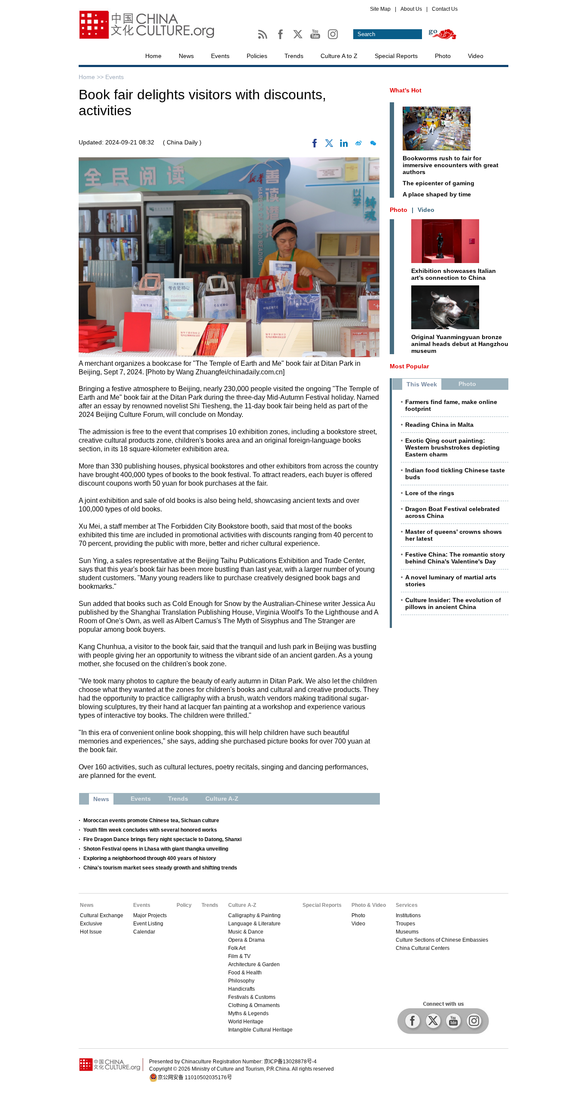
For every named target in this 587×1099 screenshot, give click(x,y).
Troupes (405, 924)
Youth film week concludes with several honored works (150, 830)
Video (475, 55)
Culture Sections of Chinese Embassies (442, 940)
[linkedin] (343, 145)
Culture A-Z (242, 905)
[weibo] (358, 145)
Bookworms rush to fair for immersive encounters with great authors (450, 165)
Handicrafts (241, 989)
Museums (407, 932)
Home (153, 55)
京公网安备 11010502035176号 (195, 1078)
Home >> (92, 76)
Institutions (408, 915)
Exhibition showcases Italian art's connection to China (453, 274)
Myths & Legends (248, 1013)
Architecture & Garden (254, 964)
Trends (293, 55)
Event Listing (148, 924)
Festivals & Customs (251, 997)
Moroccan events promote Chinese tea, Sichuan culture (151, 820)
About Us (411, 9)
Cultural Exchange (101, 915)
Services (407, 905)
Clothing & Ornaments (254, 1005)
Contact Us (445, 9)
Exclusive (91, 924)
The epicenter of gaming (438, 183)
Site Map (380, 9)
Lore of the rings (429, 493)
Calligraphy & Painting (254, 915)
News (186, 55)
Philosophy (241, 981)
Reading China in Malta (439, 424)
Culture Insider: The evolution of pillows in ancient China (453, 603)
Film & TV (239, 956)
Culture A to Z (339, 55)
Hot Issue (91, 932)
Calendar (144, 932)
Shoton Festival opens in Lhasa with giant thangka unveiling (155, 849)
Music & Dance (245, 932)
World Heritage (245, 1022)
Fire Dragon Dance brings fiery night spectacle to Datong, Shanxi (162, 839)
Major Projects (150, 915)
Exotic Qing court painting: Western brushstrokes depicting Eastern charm (452, 447)
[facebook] (314, 145)
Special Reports (396, 55)
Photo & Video (369, 905)
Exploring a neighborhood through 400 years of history (149, 858)
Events (220, 55)
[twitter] (329, 145)
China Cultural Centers (422, 948)
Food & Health (245, 973)
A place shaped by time (437, 194)
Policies (257, 55)
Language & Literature (254, 924)
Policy (184, 905)
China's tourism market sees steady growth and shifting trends (160, 868)
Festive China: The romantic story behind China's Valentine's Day (455, 558)
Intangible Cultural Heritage (260, 1030)
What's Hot (406, 90)
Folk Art (236, 948)
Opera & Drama (246, 940)
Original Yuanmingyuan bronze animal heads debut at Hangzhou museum (459, 344)
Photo (443, 55)
